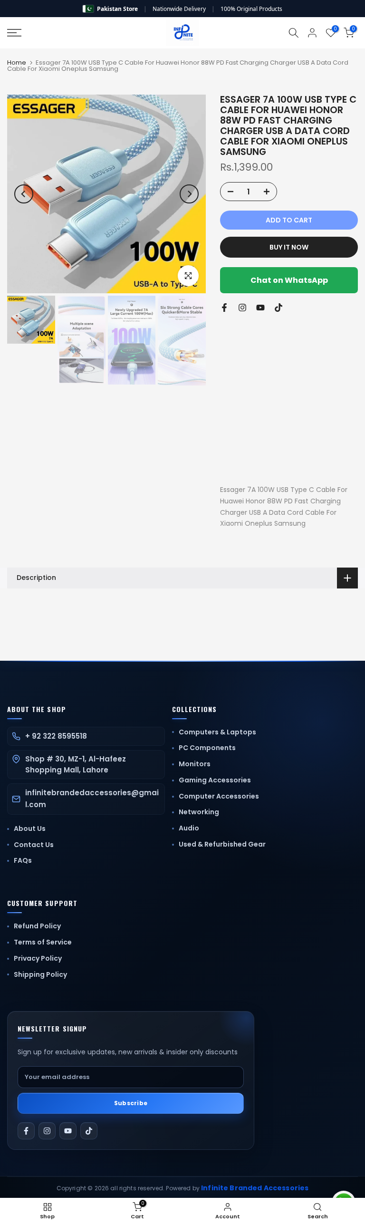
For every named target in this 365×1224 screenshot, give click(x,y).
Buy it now (288, 247)
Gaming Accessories (215, 780)
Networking (199, 812)
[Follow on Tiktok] (278, 307)
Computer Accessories (219, 796)
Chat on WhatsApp (289, 280)
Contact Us (34, 844)
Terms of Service (43, 942)
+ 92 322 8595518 (56, 736)
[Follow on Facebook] (224, 307)
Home (16, 62)
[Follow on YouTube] (260, 307)
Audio (189, 828)
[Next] (189, 193)
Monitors (195, 764)
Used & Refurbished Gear (222, 844)
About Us (30, 828)
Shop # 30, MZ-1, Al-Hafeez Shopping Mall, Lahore (75, 764)
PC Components (207, 747)
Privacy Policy (38, 958)
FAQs (23, 860)
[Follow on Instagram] (242, 307)
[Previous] (23, 193)
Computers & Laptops (217, 732)
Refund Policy (37, 926)
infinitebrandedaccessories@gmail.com (92, 799)
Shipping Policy (40, 974)
